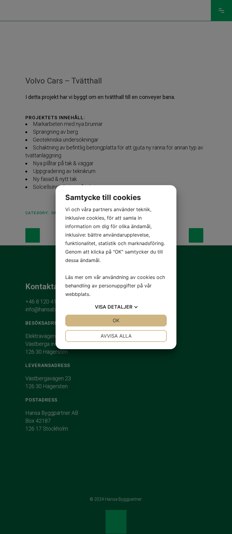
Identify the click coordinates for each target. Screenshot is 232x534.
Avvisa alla (116, 336)
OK (116, 320)
